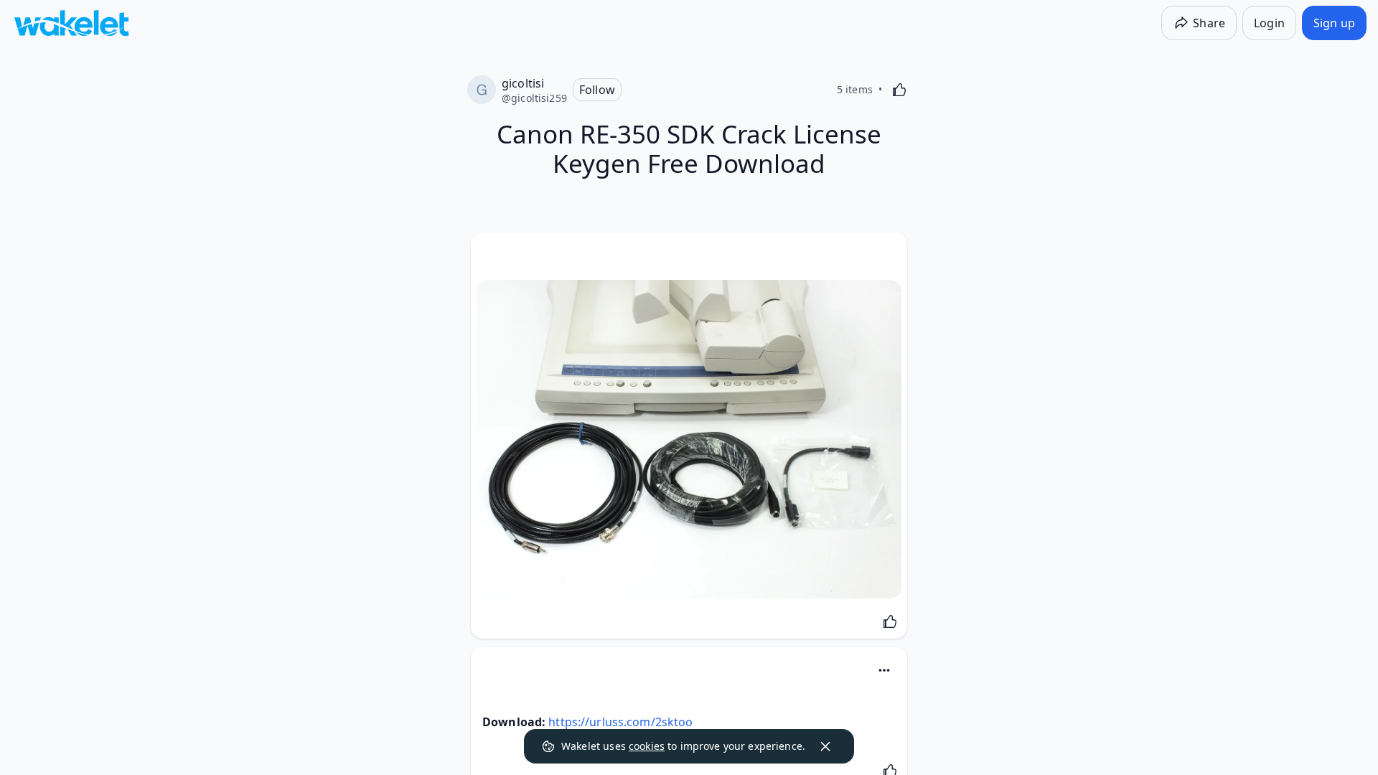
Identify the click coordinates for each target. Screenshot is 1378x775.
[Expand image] (689, 439)
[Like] (899, 89)
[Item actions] (884, 670)
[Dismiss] (825, 746)
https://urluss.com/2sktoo (620, 722)
